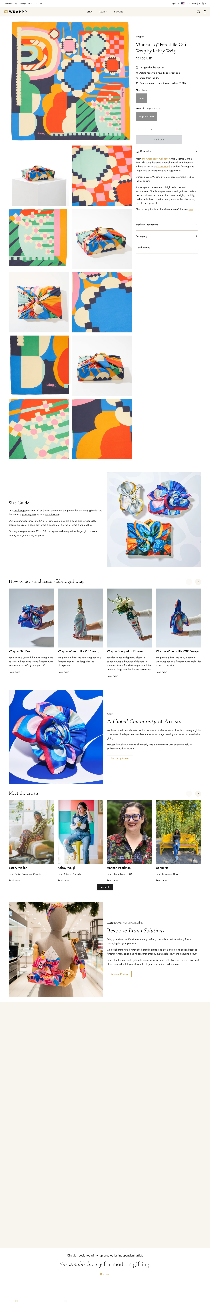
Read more (14, 672)
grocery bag (28, 535)
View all (105, 887)
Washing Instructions (147, 224)
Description (146, 151)
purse (41, 535)
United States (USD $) (195, 3)
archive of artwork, (138, 744)
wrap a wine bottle (81, 525)
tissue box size (52, 514)
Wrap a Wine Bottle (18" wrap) (78, 651)
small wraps (20, 510)
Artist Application (120, 758)
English (173, 3)
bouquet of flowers (58, 525)
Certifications (143, 247)
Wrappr (140, 36)
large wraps (20, 531)
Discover (105, 1274)
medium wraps (21, 521)
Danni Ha (162, 868)
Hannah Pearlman (119, 868)
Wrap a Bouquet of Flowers (125, 651)
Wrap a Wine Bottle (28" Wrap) (177, 651)
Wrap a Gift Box (19, 651)
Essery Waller (18, 868)
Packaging (141, 236)
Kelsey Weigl (163, 166)
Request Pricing (119, 974)
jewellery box (29, 514)
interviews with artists (169, 744)
